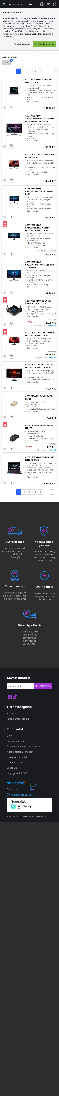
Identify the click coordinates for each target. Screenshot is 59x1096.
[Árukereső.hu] (16, 785)
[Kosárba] (11, 108)
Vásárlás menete (16, 741)
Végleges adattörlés (17, 773)
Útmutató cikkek (16, 762)
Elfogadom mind (44, 43)
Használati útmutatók (18, 757)
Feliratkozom (43, 686)
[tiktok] (15, 697)
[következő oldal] (55, 71)
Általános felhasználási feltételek (24, 746)
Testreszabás (21, 43)
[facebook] (10, 697)
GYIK (9, 735)
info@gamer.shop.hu (18, 718)
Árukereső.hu (12, 789)
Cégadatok (12, 767)
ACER (6, 62)
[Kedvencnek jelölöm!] (5, 107)
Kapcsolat (12, 713)
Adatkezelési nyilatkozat (20, 751)
